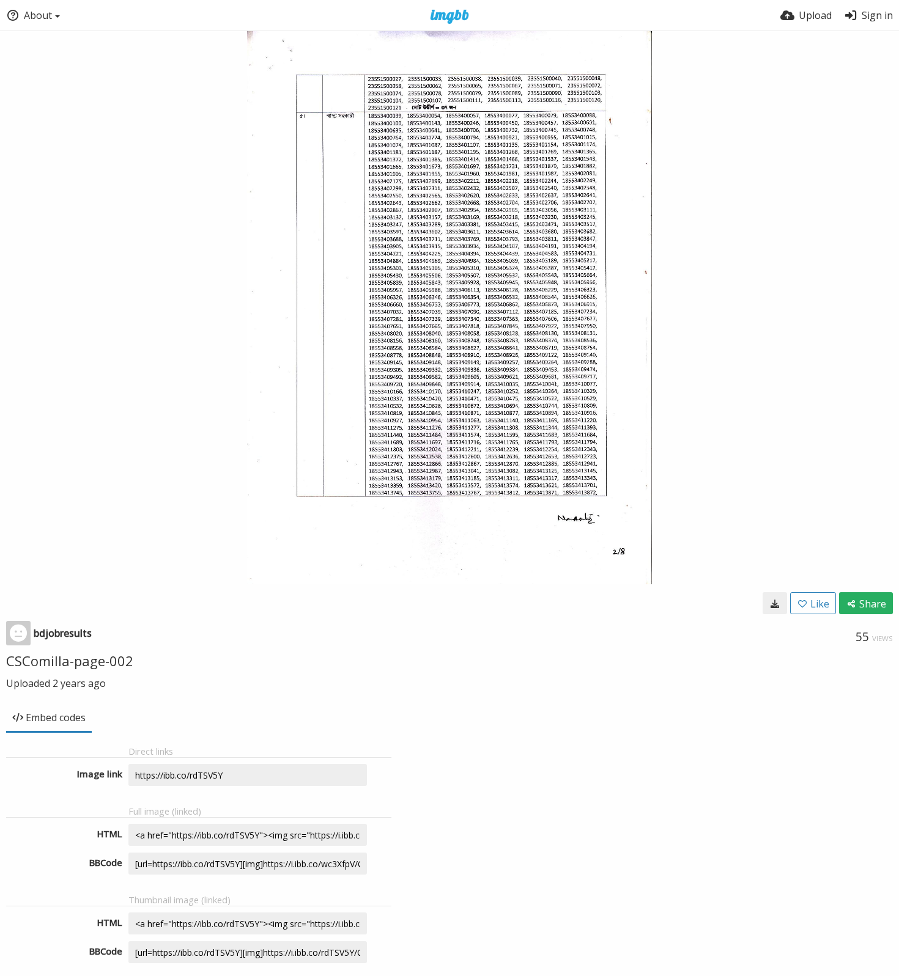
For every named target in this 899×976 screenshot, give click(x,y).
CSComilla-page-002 (69, 660)
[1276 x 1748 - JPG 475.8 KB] (775, 603)
